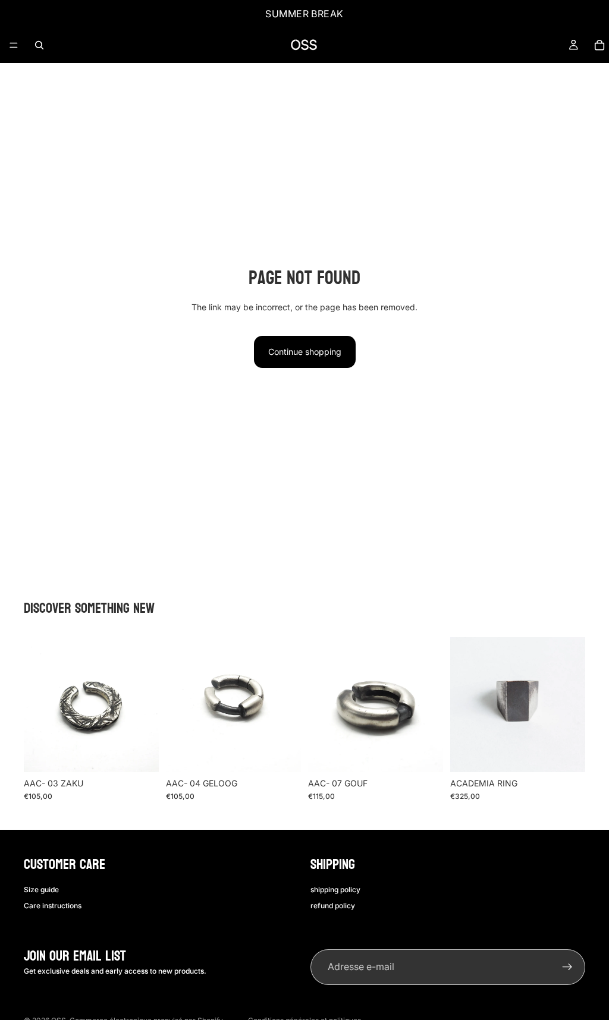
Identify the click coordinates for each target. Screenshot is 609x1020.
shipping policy (335, 889)
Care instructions (52, 905)
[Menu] (13, 45)
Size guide (41, 889)
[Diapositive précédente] (37, 705)
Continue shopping (304, 352)
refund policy (332, 905)
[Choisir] (140, 753)
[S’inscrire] (567, 967)
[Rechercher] (39, 45)
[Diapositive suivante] (146, 705)
